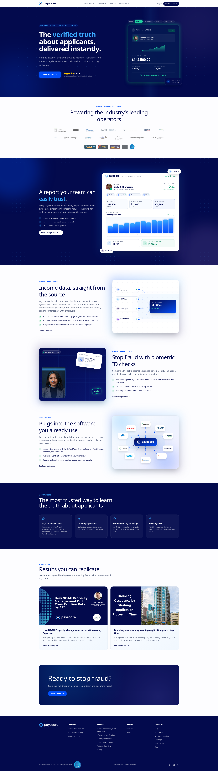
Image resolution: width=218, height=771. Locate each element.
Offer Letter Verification (106, 735)
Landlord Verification (105, 742)
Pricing (113, 3)
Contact (128, 732)
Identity (158, 21)
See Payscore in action (47, 466)
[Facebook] (169, 765)
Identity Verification (104, 739)
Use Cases (88, 3)
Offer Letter (169, 21)
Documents (149, 21)
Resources (123, 3)
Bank (131, 21)
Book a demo (170, 3)
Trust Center (159, 743)
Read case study (49, 645)
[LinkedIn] (174, 765)
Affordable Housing (75, 732)
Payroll (139, 21)
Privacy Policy (118, 765)
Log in (159, 3)
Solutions (101, 3)
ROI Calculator (160, 732)
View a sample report (49, 233)
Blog (156, 747)
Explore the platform (120, 397)
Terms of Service (130, 765)
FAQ (156, 729)
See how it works (45, 331)
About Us (129, 729)
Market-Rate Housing (76, 729)
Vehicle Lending (74, 736)
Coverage (158, 740)
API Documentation (162, 736)
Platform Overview (104, 746)
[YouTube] (178, 765)
